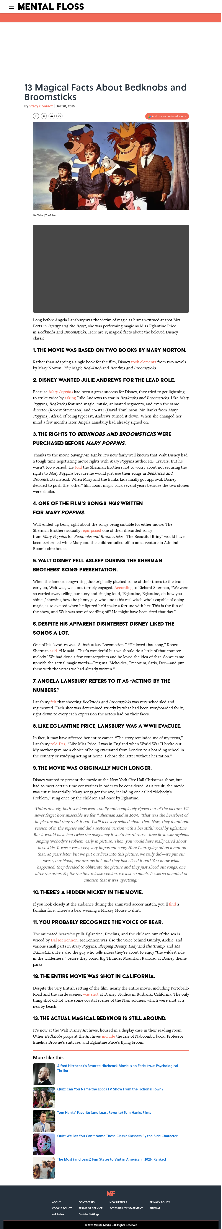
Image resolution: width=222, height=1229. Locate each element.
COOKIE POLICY (62, 1208)
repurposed (91, 530)
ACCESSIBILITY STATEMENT (126, 1208)
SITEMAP (155, 1208)
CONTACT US (87, 1202)
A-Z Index (58, 1214)
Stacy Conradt (41, 105)
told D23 (58, 744)
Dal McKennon (64, 940)
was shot (91, 994)
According (123, 587)
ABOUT (56, 1202)
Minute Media (102, 1225)
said (53, 651)
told (78, 467)
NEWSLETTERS (118, 1202)
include (108, 1036)
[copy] (59, 116)
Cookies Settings (89, 1214)
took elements (143, 362)
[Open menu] (11, 6)
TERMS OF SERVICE (91, 1208)
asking (70, 398)
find (172, 904)
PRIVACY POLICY (160, 1202)
